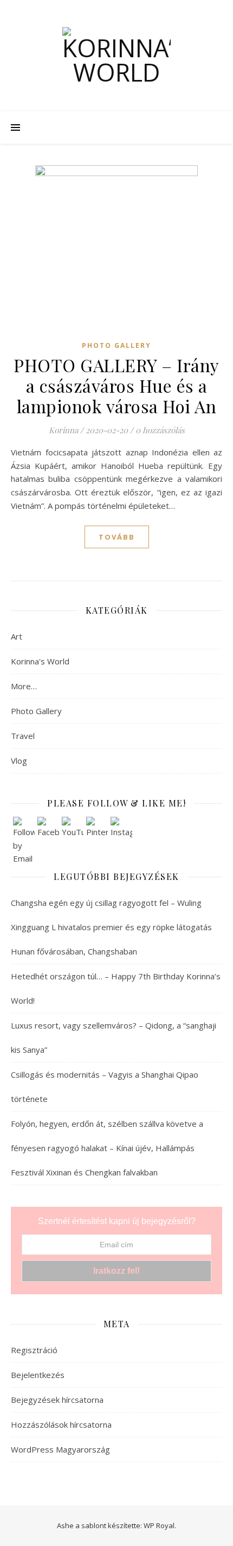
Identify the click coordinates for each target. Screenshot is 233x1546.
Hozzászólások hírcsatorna (61, 1424)
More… (24, 686)
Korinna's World (40, 661)
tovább (117, 537)
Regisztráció (34, 1350)
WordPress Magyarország (60, 1449)
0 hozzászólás (160, 430)
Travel (23, 735)
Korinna (63, 430)
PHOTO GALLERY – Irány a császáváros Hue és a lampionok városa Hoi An (116, 385)
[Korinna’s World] (116, 55)
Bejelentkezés (37, 1374)
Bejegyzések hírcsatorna (57, 1399)
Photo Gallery (116, 345)
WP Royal (159, 1525)
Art (16, 636)
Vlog (19, 760)
